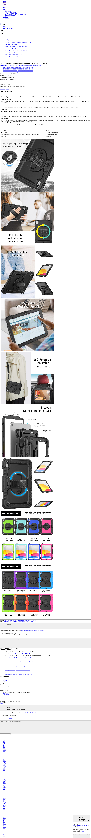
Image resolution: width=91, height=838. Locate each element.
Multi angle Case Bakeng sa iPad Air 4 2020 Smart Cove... (17, 670)
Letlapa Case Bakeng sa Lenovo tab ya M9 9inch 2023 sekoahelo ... (19, 653)
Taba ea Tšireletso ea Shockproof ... (12, 52)
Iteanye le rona (5, 21)
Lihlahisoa (4, 10)
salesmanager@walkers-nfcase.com (8, 695)
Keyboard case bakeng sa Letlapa (10, 12)
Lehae (4, 9)
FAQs (4, 20)
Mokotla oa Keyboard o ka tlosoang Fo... (14, 60)
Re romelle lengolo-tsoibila (4, 89)
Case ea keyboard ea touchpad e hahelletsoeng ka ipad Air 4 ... (18, 666)
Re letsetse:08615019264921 (5, 5)
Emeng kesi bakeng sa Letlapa (10, 15)
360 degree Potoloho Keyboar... (11, 48)
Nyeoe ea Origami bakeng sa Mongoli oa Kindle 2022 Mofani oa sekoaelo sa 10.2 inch (18, 621)
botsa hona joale (3, 687)
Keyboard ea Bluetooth (8, 11)
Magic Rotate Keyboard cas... (11, 44)
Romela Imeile (2, 703)
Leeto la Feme (7, 18)
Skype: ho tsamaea (6, 694)
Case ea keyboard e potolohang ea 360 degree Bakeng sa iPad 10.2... (19, 661)
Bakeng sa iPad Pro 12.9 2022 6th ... (12, 56)
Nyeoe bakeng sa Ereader (9, 16)
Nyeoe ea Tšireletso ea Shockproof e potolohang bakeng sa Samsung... (20, 657)
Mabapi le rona (5, 17)
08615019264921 (5, 693)
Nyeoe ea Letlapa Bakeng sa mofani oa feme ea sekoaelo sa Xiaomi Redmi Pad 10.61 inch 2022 (20, 620)
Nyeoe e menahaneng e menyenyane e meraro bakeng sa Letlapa (15, 14)
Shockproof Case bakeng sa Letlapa (11, 13)
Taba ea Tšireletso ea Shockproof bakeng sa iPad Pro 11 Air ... (18, 674)
